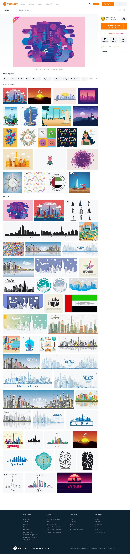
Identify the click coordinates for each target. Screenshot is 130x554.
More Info (104, 51)
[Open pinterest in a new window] (40, 548)
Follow (124, 19)
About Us (72, 524)
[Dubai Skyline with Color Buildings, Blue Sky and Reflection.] (86, 399)
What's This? (117, 47)
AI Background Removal (30, 537)
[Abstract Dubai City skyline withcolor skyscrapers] (73, 324)
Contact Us (73, 522)
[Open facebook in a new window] (31, 548)
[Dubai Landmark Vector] (15, 96)
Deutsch (97, 527)
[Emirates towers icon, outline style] (65, 460)
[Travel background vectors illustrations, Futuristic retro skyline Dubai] (74, 483)
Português (98, 524)
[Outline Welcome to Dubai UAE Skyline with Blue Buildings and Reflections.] (80, 249)
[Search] (119, 10)
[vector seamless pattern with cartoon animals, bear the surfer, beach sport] (67, 137)
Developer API (27, 532)
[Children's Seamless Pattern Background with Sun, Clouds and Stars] (34, 182)
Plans (90, 4)
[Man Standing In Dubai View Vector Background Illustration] (56, 116)
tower (84, 79)
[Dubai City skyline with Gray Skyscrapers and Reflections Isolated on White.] (17, 420)
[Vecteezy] (10, 4)
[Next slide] (95, 79)
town (27, 79)
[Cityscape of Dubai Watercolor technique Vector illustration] (30, 116)
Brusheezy (26, 519)
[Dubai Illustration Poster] (40, 96)
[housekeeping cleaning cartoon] (79, 182)
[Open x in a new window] (45, 548)
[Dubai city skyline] (13, 440)
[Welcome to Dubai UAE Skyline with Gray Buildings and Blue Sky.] (21, 361)
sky (66, 79)
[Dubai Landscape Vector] (18, 210)
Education (26, 529)
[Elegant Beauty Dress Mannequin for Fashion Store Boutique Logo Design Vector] (50, 159)
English (97, 519)
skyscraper (47, 79)
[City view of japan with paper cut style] (60, 285)
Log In (121, 4)
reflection (58, 79)
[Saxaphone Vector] (10, 137)
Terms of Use (93, 548)
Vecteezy (25, 522)
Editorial (49, 4)
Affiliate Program (52, 524)
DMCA (48, 522)
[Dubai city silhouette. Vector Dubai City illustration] (81, 210)
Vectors (22, 4)
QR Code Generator (29, 540)
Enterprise (26, 527)
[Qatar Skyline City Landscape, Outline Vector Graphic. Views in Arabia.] (17, 460)
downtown (36, 79)
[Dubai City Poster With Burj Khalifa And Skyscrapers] (10, 116)
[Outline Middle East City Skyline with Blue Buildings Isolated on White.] (27, 379)
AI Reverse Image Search (30, 535)
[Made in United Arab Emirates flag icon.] (57, 182)
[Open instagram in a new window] (34, 548)
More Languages (100, 532)
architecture (75, 79)
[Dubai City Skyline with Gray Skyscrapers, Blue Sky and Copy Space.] (12, 182)
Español (97, 522)
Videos (40, 4)
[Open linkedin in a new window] (37, 548)
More (57, 4)
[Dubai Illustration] (88, 96)
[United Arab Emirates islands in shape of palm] (43, 460)
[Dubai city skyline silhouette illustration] (59, 231)
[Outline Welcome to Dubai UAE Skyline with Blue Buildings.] (69, 361)
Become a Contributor (76, 529)
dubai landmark (17, 79)
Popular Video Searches (54, 532)
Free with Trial (114, 26)
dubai (6, 79)
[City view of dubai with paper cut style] (56, 267)
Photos (31, 4)
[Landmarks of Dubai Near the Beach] (11, 344)
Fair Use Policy (111, 548)
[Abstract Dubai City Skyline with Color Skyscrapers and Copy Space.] (28, 137)
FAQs (71, 519)
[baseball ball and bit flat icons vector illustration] (47, 137)
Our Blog (72, 527)
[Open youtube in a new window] (48, 548)
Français (97, 529)
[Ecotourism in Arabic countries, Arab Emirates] (47, 344)
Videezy (25, 524)
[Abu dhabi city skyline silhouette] (21, 231)
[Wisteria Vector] (82, 159)
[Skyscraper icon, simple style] (87, 460)
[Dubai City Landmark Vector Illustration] (88, 231)
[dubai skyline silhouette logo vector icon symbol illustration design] (34, 440)
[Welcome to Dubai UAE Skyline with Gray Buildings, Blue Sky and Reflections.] (43, 249)
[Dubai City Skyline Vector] (64, 96)
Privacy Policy (102, 548)
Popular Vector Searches (54, 527)
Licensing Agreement (53, 519)
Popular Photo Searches (54, 529)
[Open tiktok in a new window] (43, 548)
